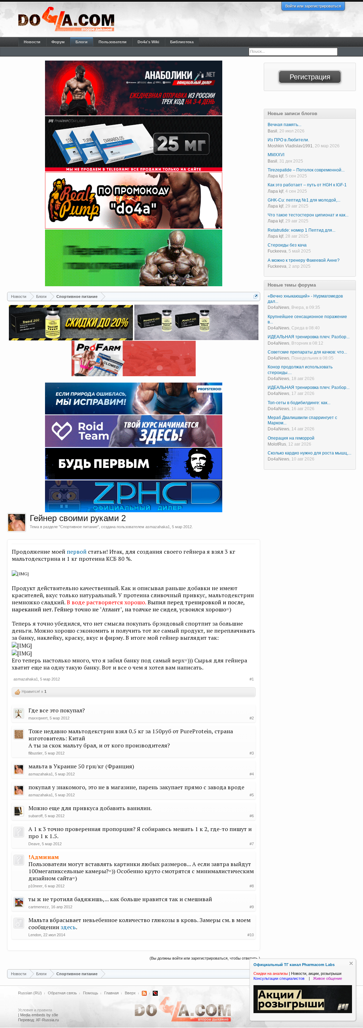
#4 (252, 774)
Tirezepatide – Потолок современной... (306, 170)
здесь (68, 927)
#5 (252, 795)
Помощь (90, 993)
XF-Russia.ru (47, 1020)
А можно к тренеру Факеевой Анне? (304, 260)
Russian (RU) (30, 993)
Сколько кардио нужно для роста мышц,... (309, 453)
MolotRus (277, 444)
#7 (252, 844)
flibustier (35, 753)
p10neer (35, 886)
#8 (252, 886)
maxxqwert (38, 718)
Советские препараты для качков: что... (307, 352)
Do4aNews (278, 307)
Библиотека (182, 42)
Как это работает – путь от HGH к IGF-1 (307, 184)
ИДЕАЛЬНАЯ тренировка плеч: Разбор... (309, 336)
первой (76, 551)
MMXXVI (276, 154)
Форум (58, 42)
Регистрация (310, 77)
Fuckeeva (277, 251)
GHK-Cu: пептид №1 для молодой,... (304, 200)
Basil (272, 131)
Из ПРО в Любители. (288, 139)
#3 (252, 753)
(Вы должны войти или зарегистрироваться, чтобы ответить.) (205, 958)
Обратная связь (62, 993)
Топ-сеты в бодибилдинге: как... (299, 402)
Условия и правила (35, 1010)
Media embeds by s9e (39, 1015)
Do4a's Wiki (148, 42)
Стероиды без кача (287, 245)
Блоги (82, 42)
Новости (32, 42)
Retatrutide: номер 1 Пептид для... (301, 230)
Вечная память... (284, 124)
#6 (252, 816)
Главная (111, 993)
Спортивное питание (78, 527)
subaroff (35, 816)
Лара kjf (275, 176)
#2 (252, 718)
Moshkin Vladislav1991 (290, 145)
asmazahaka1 (157, 527)
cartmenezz (38, 907)
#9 (252, 907)
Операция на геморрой (291, 438)
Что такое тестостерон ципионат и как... (308, 215)
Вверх (130, 993)
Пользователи (113, 42)
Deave (34, 844)
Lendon (34, 935)
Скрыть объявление (351, 963)
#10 (250, 935)
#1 (252, 679)
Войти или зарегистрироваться (313, 6)
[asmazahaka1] (16, 522)
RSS (144, 993)
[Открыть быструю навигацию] (255, 296)
